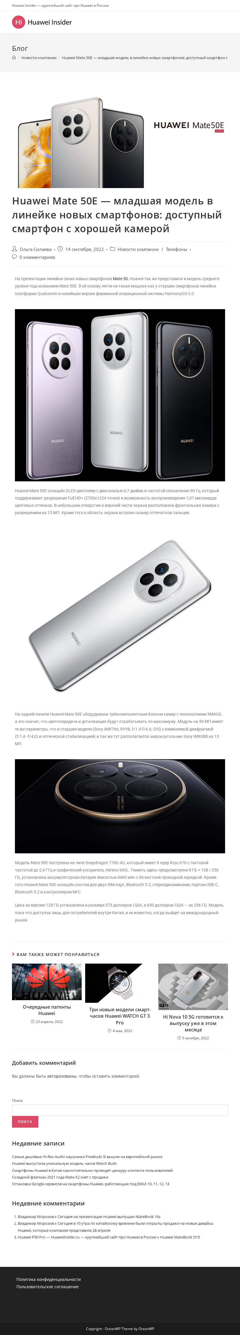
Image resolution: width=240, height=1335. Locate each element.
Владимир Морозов (36, 1216)
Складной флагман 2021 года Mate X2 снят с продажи (60, 1177)
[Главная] (14, 57)
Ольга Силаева (36, 249)
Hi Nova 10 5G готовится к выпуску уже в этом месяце (193, 1023)
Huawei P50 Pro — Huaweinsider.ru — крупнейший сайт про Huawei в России (87, 1237)
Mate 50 (120, 278)
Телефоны (176, 249)
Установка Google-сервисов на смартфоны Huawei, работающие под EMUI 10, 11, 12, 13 (90, 1183)
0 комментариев (37, 257)
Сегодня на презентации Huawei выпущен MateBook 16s (109, 1216)
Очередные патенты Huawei (47, 1010)
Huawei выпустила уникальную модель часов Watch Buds (64, 1163)
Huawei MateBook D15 (180, 1237)
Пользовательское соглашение (47, 1286)
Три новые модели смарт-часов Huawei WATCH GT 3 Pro (120, 1016)
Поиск (17, 1100)
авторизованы (61, 1076)
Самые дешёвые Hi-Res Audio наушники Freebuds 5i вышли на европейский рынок (87, 1156)
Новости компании (138, 249)
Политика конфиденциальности (48, 1279)
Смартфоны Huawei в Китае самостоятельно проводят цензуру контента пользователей (92, 1170)
